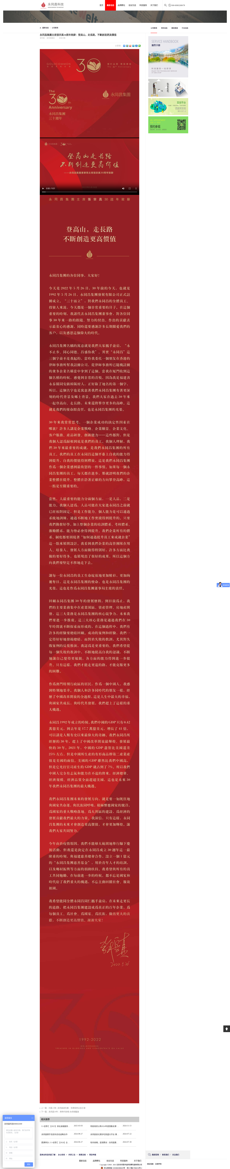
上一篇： (63, 1108)
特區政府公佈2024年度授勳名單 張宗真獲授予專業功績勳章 (114, 1126)
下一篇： (60, 1112)
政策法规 (82, 1155)
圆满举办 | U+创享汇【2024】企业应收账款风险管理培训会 (65, 1143)
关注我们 (175, 1155)
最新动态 (45, 28)
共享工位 (71, 1155)
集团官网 (155, 1155)
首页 (101, 5)
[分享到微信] (139, 46)
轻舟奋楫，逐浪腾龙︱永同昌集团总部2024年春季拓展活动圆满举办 (118, 1143)
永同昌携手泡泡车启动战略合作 (54, 1134)
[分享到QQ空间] (127, 46)
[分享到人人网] (136, 46)
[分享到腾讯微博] (133, 46)
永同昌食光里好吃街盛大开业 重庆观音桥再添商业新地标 (113, 1134)
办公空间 (61, 1155)
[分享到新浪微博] (130, 46)
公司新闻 (55, 28)
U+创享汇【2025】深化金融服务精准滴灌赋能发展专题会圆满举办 (68, 1126)
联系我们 (165, 1155)
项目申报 (92, 1155)
